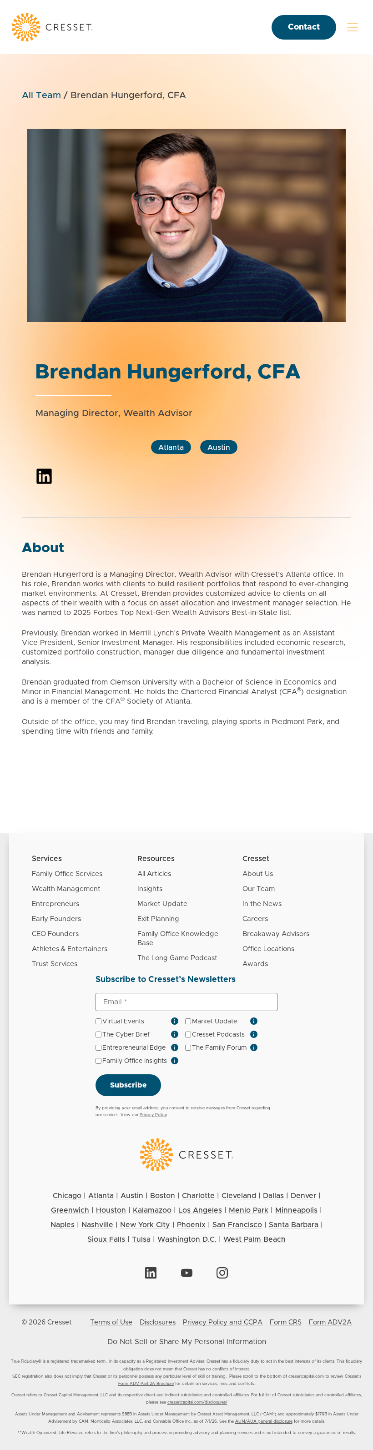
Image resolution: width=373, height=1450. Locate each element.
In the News (262, 904)
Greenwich (70, 1210)
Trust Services (54, 964)
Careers (255, 919)
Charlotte (198, 1195)
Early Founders (56, 919)
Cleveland (239, 1195)
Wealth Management (66, 889)
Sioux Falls (106, 1239)
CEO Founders (55, 934)
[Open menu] (352, 27)
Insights (149, 889)
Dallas (273, 1195)
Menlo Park (248, 1210)
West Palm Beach (254, 1239)
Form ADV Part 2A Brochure (146, 1384)
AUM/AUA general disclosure (263, 1422)
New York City (145, 1224)
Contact (304, 27)
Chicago (67, 1195)
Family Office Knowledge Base (177, 939)
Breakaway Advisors (275, 934)
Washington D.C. (187, 1239)
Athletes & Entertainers (69, 949)
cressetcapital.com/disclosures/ (197, 1402)
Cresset (255, 858)
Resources (156, 858)
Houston (111, 1210)
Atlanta (171, 447)
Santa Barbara (293, 1224)
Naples (62, 1224)
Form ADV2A (330, 1322)
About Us (257, 874)
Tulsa (141, 1239)
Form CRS (286, 1322)
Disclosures (158, 1322)
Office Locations (268, 949)
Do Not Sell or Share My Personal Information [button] (186, 1341)
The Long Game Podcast (177, 958)
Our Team (258, 889)
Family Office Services (67, 874)
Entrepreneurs (55, 904)
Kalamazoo (152, 1210)
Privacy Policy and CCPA (222, 1322)
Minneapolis (296, 1210)
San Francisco (237, 1224)
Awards (255, 964)
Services (47, 858)
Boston (162, 1195)
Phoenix (191, 1224)
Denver (303, 1195)
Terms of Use (111, 1322)
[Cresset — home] (52, 27)
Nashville (97, 1224)
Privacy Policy (153, 1115)
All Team (41, 95)
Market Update (162, 904)
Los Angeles (200, 1210)
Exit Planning (158, 919)
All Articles (154, 874)
